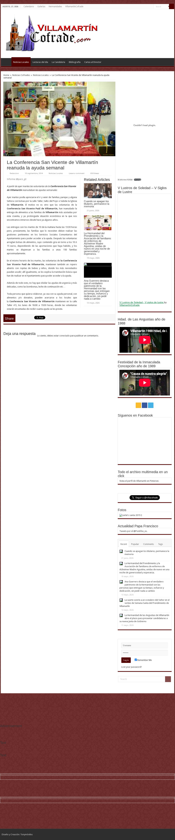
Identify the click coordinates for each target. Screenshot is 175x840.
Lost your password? (131, 667)
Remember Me (144, 660)
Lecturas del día (40, 62)
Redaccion (14, 173)
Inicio (7, 61)
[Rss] (144, 7)
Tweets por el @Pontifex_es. (133, 531)
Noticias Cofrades (21, 75)
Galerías (41, 6)
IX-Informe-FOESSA (125, 180)
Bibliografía (74, 62)
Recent (123, 544)
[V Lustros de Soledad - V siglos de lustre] (144, 247)
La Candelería (58, 62)
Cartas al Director (92, 62)
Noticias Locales (21, 62)
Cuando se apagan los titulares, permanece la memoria (96, 204)
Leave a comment (76, 173)
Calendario (29, 6)
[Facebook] (148, 7)
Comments (148, 544)
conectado (64, 335)
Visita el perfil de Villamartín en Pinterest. (139, 481)
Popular (135, 544)
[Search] (171, 6)
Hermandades (55, 6)
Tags (160, 544)
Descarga (137, 180)
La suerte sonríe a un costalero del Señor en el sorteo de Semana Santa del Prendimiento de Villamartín (144, 603)
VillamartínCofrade (74, 6)
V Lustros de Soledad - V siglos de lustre (141, 302)
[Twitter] (151, 7)
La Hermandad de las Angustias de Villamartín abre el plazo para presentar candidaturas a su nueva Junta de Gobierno (144, 618)
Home (6, 75)
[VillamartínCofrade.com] (54, 33)
